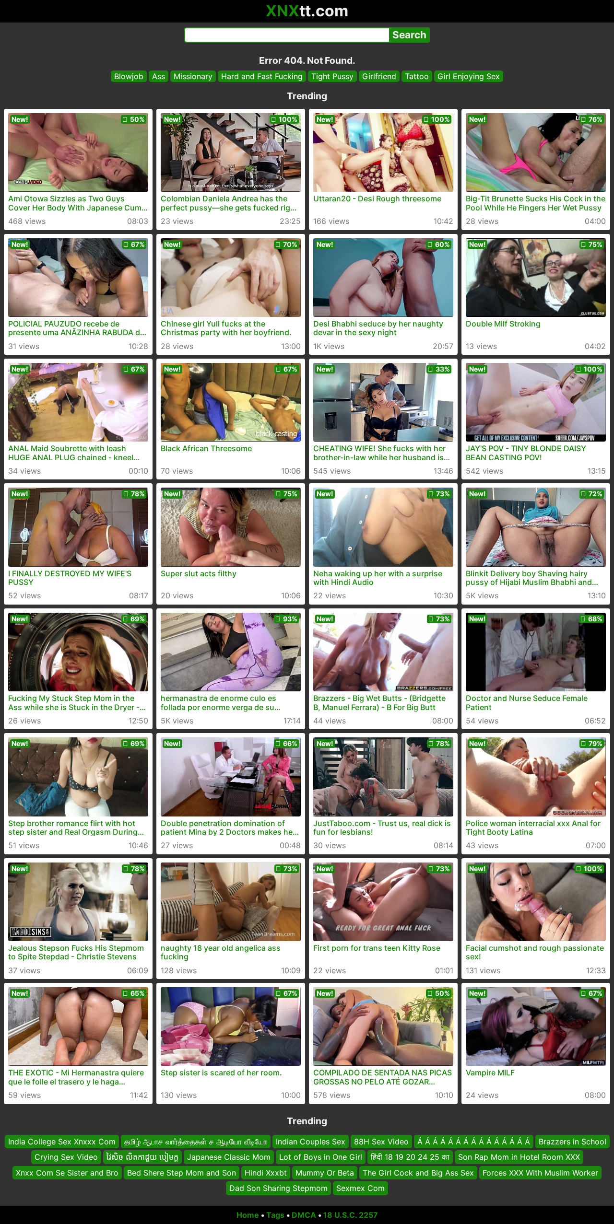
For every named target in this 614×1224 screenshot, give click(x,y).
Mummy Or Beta (324, 1172)
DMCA (304, 1215)
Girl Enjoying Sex (468, 76)
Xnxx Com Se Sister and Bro (67, 1172)
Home (247, 1215)
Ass (158, 76)
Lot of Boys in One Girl (320, 1157)
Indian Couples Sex (310, 1141)
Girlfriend (379, 76)
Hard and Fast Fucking (262, 76)
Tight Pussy (332, 76)
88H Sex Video (381, 1141)
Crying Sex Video (66, 1157)
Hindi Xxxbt (266, 1172)
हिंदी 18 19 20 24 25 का (410, 1157)
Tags (275, 1215)
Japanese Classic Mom (229, 1157)
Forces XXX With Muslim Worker (540, 1172)
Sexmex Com (360, 1188)
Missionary (193, 76)
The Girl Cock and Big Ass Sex (418, 1172)
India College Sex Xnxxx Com (62, 1141)
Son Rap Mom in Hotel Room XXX (519, 1157)
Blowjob (128, 76)
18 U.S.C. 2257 (350, 1215)
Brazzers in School (572, 1141)
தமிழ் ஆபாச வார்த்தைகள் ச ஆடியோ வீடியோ (195, 1141)
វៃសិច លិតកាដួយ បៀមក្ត (142, 1157)
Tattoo (417, 76)
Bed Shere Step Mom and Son (181, 1172)
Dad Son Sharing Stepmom (278, 1188)
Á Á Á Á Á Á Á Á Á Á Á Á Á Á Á (473, 1141)
